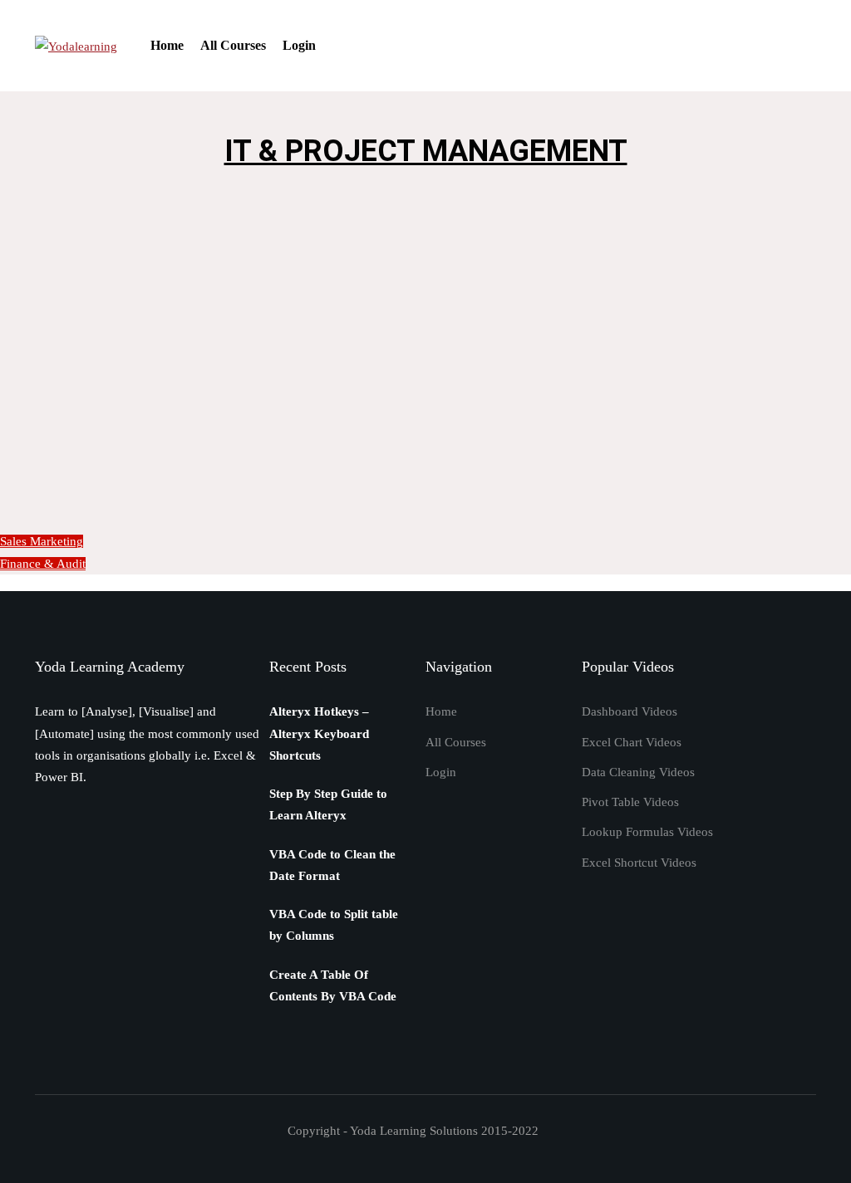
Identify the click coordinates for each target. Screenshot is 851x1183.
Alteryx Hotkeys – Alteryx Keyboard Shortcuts (319, 733)
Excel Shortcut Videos (639, 862)
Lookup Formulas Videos (647, 831)
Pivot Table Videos (630, 802)
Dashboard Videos (629, 711)
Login (299, 45)
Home (167, 45)
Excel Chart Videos (631, 742)
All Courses (233, 45)
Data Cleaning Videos (638, 772)
